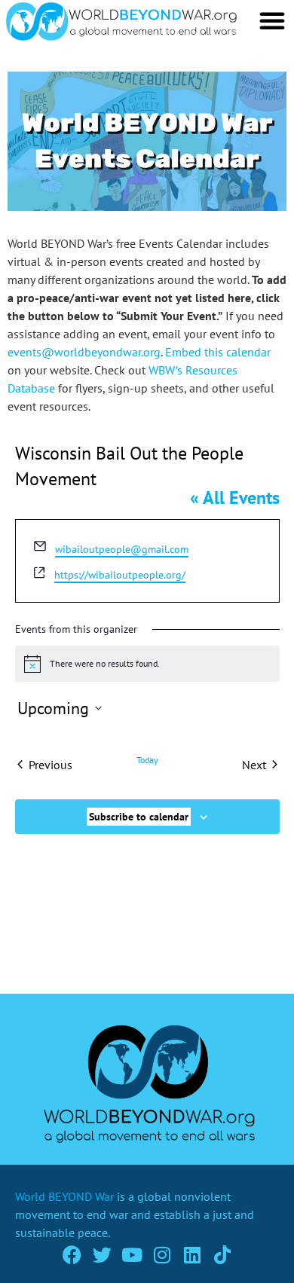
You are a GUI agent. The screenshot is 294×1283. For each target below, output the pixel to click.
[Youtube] (132, 1255)
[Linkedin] (192, 1255)
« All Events (235, 497)
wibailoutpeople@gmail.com (121, 549)
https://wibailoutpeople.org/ (119, 575)
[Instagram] (162, 1255)
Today (147, 759)
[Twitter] (102, 1255)
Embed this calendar (218, 351)
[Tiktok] (223, 1255)
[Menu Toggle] (272, 20)
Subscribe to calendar (138, 816)
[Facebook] (72, 1255)
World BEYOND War (64, 1196)
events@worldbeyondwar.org (84, 351)
